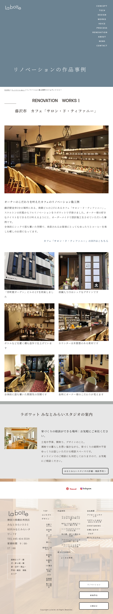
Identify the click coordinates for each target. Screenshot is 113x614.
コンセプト (46, 515)
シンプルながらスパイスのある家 (71, 530)
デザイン (45, 518)
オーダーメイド (49, 536)
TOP (45, 511)
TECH (102, 10)
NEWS (102, 41)
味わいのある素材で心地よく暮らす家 (71, 524)
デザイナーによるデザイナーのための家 (71, 546)
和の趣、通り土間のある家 (71, 535)
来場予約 (94, 595)
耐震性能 (49, 561)
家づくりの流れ (64, 552)
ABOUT (102, 36)
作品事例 (61, 511)
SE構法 (49, 565)
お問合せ (94, 606)
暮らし (49, 542)
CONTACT (102, 45)
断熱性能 (49, 556)
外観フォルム (49, 525)
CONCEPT (101, 5)
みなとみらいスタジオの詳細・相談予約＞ (85, 471)
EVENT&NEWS (94, 525)
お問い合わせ (93, 529)
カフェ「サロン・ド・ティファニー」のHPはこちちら (76, 241)
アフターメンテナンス (94, 516)
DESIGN (102, 14)
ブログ (91, 533)
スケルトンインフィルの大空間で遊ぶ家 (71, 540)
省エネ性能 (49, 570)
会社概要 (91, 511)
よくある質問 (67, 557)
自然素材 (49, 530)
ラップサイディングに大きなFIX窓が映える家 (71, 518)
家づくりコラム (93, 537)
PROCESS (102, 27)
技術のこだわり (47, 548)
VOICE (102, 23)
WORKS (102, 19)
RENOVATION (99, 32)
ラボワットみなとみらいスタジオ (94, 521)
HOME (7, 90)
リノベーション (18, 90)
